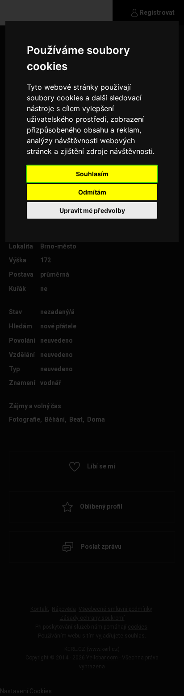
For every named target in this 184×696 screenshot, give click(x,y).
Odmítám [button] (92, 192)
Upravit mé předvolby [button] (92, 210)
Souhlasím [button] (92, 174)
